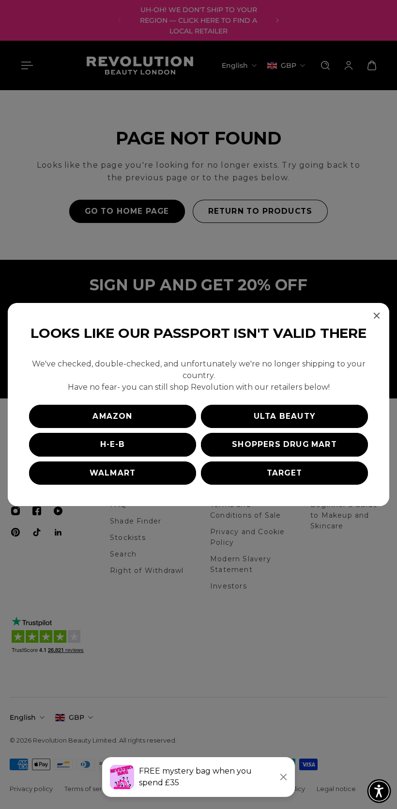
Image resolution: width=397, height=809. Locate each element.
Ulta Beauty (284, 416)
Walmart (113, 472)
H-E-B (112, 444)
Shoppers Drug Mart (284, 444)
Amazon (112, 416)
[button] (379, 791)
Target (284, 472)
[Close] (376, 315)
